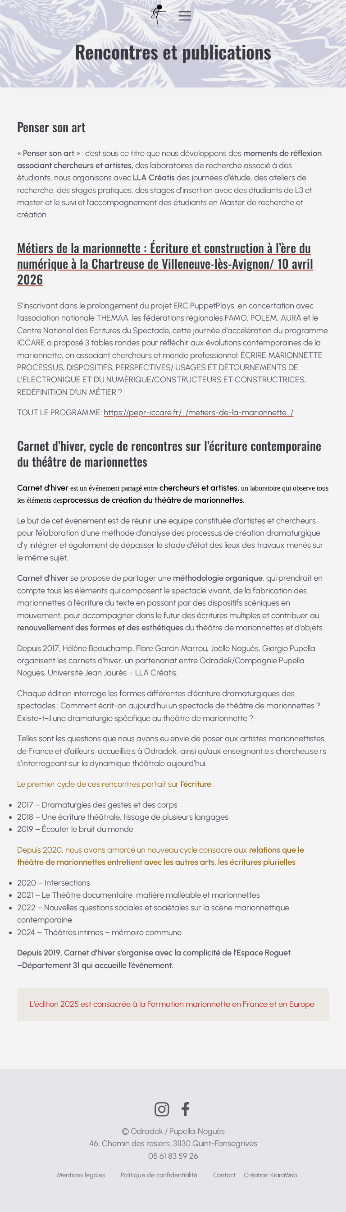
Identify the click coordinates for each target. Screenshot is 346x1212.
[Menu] (185, 16)
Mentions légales (81, 1175)
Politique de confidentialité (159, 1175)
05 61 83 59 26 (173, 1156)
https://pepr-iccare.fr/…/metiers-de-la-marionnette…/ (198, 413)
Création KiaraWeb (270, 1175)
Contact (224, 1175)
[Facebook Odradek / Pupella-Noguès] (185, 1109)
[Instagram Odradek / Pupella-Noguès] (162, 1109)
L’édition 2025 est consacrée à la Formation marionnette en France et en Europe (172, 1004)
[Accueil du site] (158, 16)
